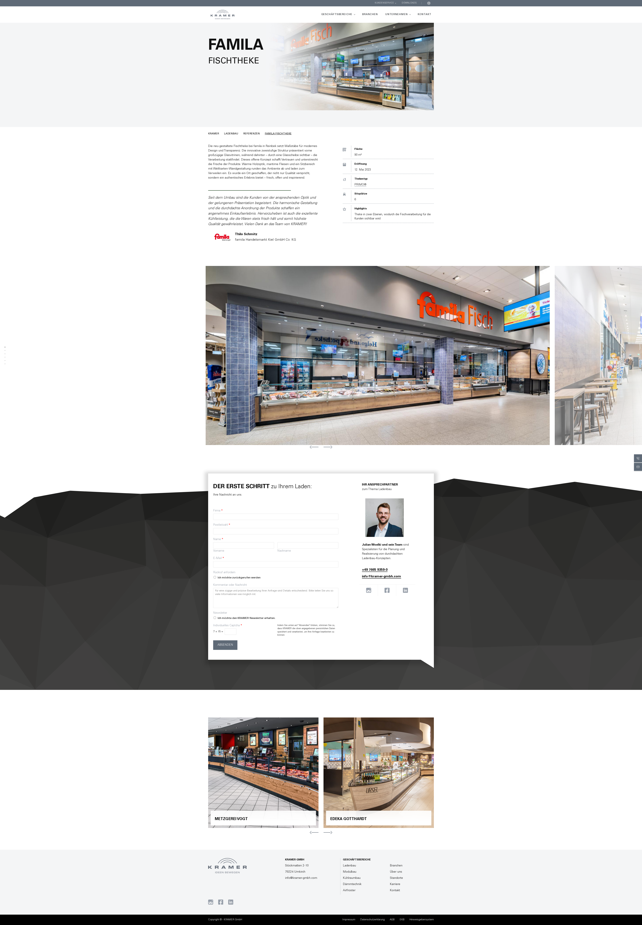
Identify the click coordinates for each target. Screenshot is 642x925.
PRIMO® (360, 184)
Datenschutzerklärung (372, 919)
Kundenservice (384, 3)
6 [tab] (5, 364)
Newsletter (220, 613)
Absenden (225, 645)
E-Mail (218, 558)
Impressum (348, 919)
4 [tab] (5, 357)
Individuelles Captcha (227, 625)
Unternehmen (396, 14)
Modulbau (349, 871)
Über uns (396, 871)
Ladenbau (231, 134)
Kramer (213, 134)
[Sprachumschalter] (428, 3)
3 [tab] (5, 353)
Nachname (284, 551)
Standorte (396, 878)
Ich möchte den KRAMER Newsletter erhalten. (246, 618)
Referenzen (251, 134)
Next (328, 447)
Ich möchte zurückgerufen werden (239, 577)
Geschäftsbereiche (336, 14)
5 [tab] (5, 360)
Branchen (370, 14)
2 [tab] (5, 350)
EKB (402, 919)
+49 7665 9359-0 (375, 570)
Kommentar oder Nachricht (230, 585)
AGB (392, 919)
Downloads (409, 3)
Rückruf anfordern (224, 572)
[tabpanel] (380, 355)
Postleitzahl (221, 525)
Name (218, 539)
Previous (314, 447)
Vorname (218, 551)
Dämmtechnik (352, 884)
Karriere (395, 884)
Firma (218, 510)
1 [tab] (5, 347)
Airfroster (349, 890)
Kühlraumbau (351, 878)
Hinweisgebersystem (421, 919)
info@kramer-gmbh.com (381, 576)
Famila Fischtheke (278, 134)
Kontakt (424, 14)
